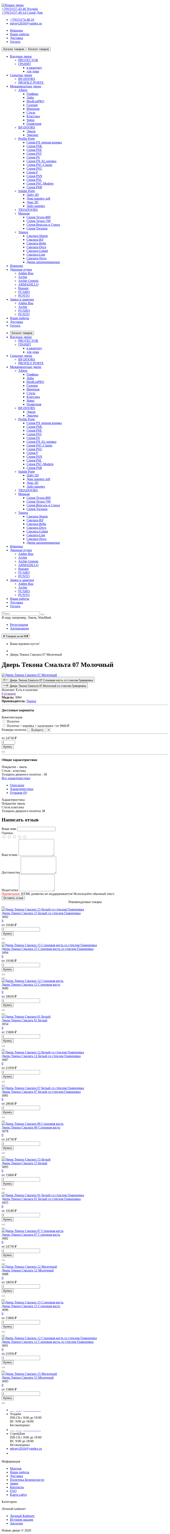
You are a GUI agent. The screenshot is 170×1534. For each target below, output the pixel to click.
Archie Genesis (28, 280)
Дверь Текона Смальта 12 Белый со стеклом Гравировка (41, 1056)
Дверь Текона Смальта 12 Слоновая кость (31, 984)
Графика (32, 94)
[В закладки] (3, 751)
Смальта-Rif (35, 239)
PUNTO (24, 295)
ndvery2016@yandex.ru (26, 23)
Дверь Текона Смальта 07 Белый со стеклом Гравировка (41, 1091)
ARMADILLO (28, 284)
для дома (33, 71)
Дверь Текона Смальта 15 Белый (24, 1163)
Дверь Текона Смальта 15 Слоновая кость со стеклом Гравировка (48, 949)
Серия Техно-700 (39, 221)
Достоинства (11, 872)
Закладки (16, 1523)
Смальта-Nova (36, 258)
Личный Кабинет (22, 1516)
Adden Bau (25, 273)
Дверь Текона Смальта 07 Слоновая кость (31, 1234)
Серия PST (34, 153)
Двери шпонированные (43, 262)
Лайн (30, 97)
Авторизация (19, 628)
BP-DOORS (26, 79)
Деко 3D (32, 202)
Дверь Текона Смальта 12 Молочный (28, 1270)
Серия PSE (34, 150)
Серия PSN (34, 176)
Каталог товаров (22, 333)
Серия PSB (34, 187)
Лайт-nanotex (36, 206)
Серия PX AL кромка (41, 161)
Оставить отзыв (13, 898)
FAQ (13, 1491)
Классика (33, 116)
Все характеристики (16, 778)
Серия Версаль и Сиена (43, 224)
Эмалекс (33, 135)
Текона (23, 232)
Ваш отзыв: (10, 855)
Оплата (15, 41)
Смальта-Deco (36, 247)
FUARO (24, 292)
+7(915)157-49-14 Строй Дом (22, 12)
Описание (17, 785)
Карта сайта (18, 1494)
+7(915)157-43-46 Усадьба (20, 9)
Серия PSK (34, 146)
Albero (22, 90)
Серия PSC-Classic (39, 165)
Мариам (24, 213)
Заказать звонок (24, 1453)
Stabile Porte (26, 191)
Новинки (16, 30)
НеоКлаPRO (35, 101)
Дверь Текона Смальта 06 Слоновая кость (31, 1127)
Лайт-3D (33, 194)
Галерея (32, 105)
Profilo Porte (26, 138)
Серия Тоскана (37, 228)
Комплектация (12, 717)
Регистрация (19, 624)
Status (30, 120)
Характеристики (21, 789)
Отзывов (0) (18, 792)
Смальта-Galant (37, 251)
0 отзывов (9, 693)
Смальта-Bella (36, 243)
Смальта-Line (36, 254)
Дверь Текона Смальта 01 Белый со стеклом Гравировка (41, 1199)
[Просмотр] (3, 906)
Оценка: (7, 833)
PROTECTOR (28, 60)
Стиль (31, 112)
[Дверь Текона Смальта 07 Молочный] (29, 675)
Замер (14, 1483)
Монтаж (16, 1468)
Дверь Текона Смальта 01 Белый (24, 1020)
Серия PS (33, 157)
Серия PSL (34, 180)
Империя (33, 108)
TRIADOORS (28, 209)
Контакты (17, 1487)
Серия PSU (34, 168)
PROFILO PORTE (31, 82)
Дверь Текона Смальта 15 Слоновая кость (31, 1306)
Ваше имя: (9, 829)
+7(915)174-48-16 (22, 19)
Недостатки (10, 890)
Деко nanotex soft (38, 198)
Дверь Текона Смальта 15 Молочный (28, 1377)
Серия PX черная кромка (44, 142)
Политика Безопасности (27, 1479)
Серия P (32, 172)
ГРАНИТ (24, 64)
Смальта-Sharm (37, 236)
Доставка (16, 38)
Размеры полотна (14, 729)
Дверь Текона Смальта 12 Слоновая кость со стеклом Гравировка (48, 1342)
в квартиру (34, 67)
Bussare (23, 288)
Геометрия (34, 123)
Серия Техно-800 (39, 217)
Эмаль (31, 131)
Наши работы (19, 34)
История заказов (21, 1519)
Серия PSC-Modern (40, 183)
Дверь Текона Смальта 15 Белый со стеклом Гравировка (41, 913)
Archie (22, 277)
